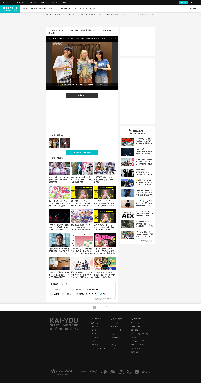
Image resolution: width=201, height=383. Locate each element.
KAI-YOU (48, 14)
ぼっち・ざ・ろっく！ (62, 290)
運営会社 (134, 348)
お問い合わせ (136, 326)
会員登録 (183, 2)
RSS (76, 328)
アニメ (104, 294)
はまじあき (69, 294)
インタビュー (96, 345)
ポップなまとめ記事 (98, 348)
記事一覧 (94, 323)
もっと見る (93, 9)
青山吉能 (79, 290)
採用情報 (134, 352)
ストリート (115, 345)
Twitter (51, 328)
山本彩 (56, 294)
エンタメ (114, 348)
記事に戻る (82, 95)
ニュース (64, 14)
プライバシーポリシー (139, 341)
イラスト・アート (118, 334)
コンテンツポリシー (138, 345)
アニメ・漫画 (56, 14)
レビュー (94, 341)
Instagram (71, 328)
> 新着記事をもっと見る (146, 241)
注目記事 (94, 326)
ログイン (193, 2)
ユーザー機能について (139, 334)
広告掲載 (134, 330)
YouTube (60, 328)
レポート (94, 337)
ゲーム (113, 341)
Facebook (56, 328)
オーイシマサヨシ (94, 290)
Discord (66, 328)
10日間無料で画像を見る (82, 152)
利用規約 (134, 337)
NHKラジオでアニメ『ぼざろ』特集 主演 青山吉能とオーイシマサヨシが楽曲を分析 (90, 14)
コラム (93, 334)
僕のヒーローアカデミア (87, 294)
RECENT (138, 130)
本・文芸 (114, 323)
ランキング (95, 330)
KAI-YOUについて (138, 323)
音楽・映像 (115, 337)
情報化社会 (115, 326)
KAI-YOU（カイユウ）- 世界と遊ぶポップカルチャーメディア (10, 9)
